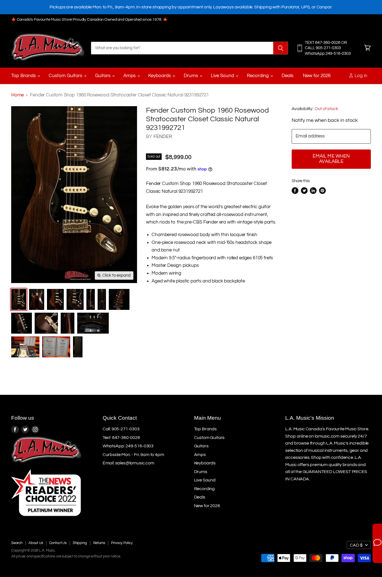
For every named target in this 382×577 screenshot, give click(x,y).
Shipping (80, 543)
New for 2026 (317, 75)
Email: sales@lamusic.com (128, 463)
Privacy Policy (122, 543)
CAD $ (356, 545)
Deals (287, 75)
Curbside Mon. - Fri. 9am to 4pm (133, 454)
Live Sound (223, 75)
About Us (36, 543)
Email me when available (331, 159)
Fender (163, 136)
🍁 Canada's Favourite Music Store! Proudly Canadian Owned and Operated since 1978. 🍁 (89, 20)
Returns (99, 543)
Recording (258, 75)
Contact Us (58, 543)
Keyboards (160, 75)
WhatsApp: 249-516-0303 (128, 446)
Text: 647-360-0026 (121, 437)
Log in (360, 75)
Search (16, 543)
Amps (130, 75)
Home (17, 95)
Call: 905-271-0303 (121, 429)
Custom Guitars (66, 75)
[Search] (280, 48)
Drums (191, 75)
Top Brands (24, 75)
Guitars (103, 75)
